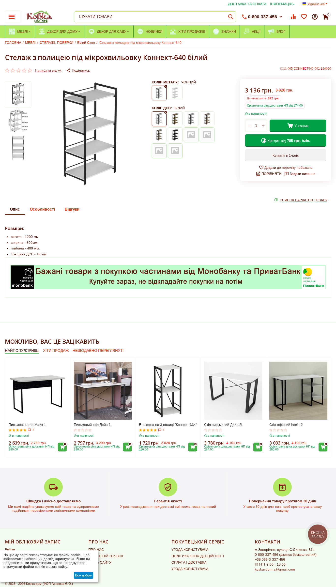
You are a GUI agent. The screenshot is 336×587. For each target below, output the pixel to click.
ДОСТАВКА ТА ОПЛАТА (247, 4)
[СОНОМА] (159, 134)
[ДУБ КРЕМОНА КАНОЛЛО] (175, 150)
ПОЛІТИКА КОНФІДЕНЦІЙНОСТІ (197, 556)
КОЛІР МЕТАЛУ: (165, 82)
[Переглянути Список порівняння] (293, 16)
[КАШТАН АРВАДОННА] (175, 134)
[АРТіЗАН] (175, 118)
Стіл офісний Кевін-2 (286, 425)
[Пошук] (230, 16)
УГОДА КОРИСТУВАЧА (189, 550)
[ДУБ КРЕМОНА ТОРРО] (159, 150)
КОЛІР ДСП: (162, 108)
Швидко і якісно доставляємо (53, 501)
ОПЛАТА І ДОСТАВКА (188, 562)
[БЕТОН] (191, 118)
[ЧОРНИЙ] (159, 93)
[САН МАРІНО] (207, 118)
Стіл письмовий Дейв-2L (223, 425)
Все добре (83, 575)
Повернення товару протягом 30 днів (282, 501)
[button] (78, 70)
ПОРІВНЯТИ (271, 174)
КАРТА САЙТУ (99, 562)
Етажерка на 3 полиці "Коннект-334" (168, 425)
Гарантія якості (168, 501)
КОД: (283, 68)
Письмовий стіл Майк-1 (27, 425)
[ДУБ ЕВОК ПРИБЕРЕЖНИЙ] (207, 134)
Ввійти (10, 550)
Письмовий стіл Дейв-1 (92, 425)
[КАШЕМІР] (191, 134)
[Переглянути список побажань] (304, 16)
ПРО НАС (96, 550)
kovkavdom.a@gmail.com (275, 569)
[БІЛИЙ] (175, 93)
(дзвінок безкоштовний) (286, 554)
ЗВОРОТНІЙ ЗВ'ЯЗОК (105, 556)
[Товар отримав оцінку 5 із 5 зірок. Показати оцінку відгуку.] (18, 430)
